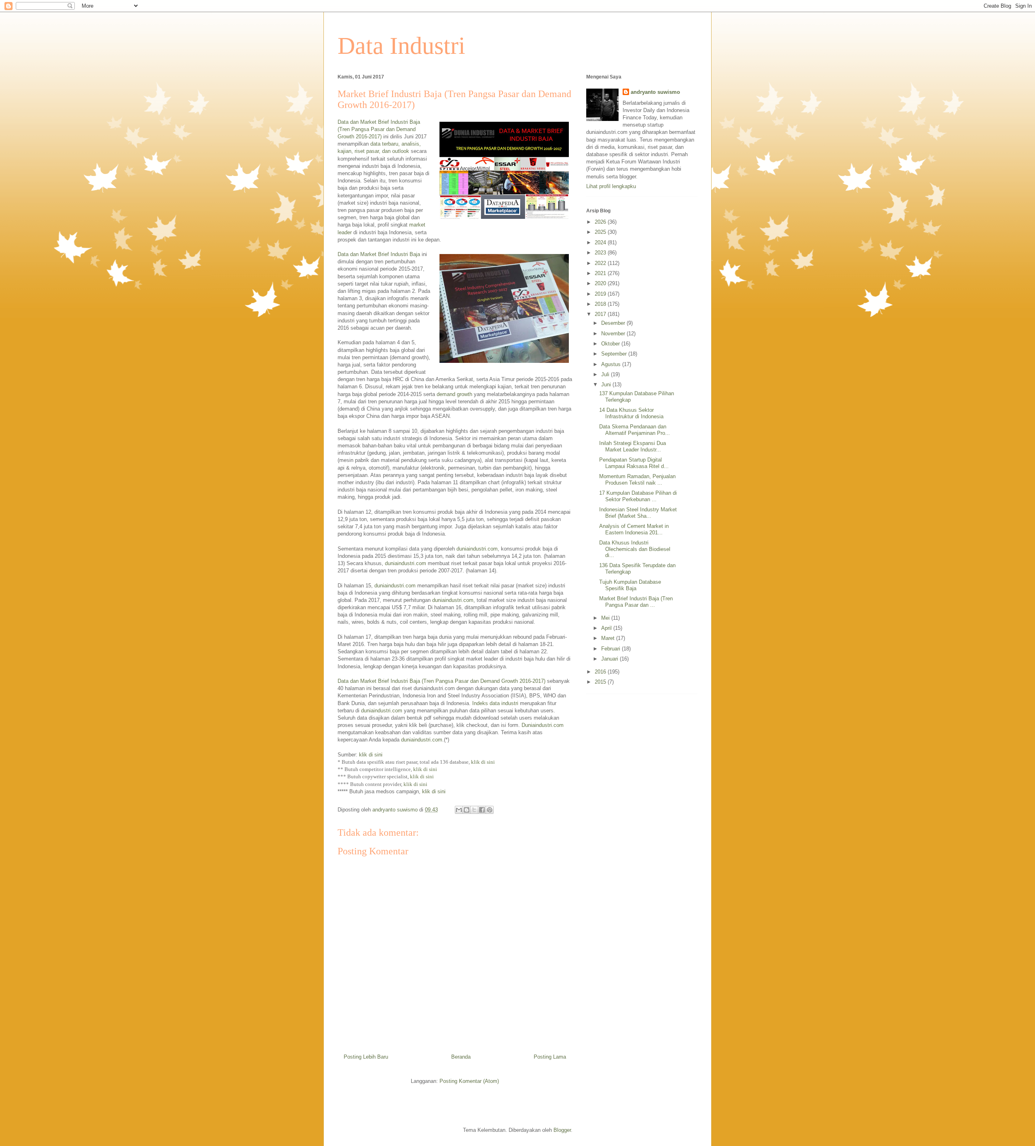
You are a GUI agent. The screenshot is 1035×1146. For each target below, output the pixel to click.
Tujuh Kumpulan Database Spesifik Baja (630, 585)
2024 (601, 242)
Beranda (461, 1057)
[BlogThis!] (467, 810)
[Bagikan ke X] (474, 810)
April (607, 628)
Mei (606, 618)
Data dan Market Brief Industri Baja (379, 254)
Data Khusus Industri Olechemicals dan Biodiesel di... (634, 549)
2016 (601, 672)
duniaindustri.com (477, 549)
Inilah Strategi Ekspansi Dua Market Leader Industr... (632, 446)
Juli (606, 374)
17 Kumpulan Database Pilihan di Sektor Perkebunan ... (638, 496)
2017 (601, 314)
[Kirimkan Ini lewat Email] (459, 810)
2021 (601, 273)
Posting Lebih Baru (366, 1057)
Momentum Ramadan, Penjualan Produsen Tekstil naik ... (637, 479)
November (614, 333)
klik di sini (370, 755)
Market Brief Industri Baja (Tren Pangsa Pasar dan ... (636, 601)
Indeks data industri (495, 703)
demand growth (454, 394)
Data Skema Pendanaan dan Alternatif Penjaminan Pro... (634, 430)
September (614, 354)
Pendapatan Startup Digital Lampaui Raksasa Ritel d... (634, 463)
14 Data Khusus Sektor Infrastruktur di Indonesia (631, 413)
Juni (607, 384)
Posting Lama (550, 1057)
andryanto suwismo (655, 92)
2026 (601, 222)
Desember (614, 323)
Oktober (611, 344)
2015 (601, 682)
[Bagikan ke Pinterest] (490, 810)
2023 (601, 253)
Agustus (611, 364)
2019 (601, 294)
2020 (601, 283)
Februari (611, 649)
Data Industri (401, 45)
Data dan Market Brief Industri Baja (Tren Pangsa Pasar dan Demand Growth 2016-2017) (379, 129)
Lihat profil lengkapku (611, 186)
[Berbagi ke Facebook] (482, 810)
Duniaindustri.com (543, 725)
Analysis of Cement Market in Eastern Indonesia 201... (634, 529)
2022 (601, 263)
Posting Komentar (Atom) (469, 1081)
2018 (601, 304)
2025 (601, 232)
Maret (608, 638)
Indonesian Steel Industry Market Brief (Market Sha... (638, 512)
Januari (610, 659)
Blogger (562, 1130)
